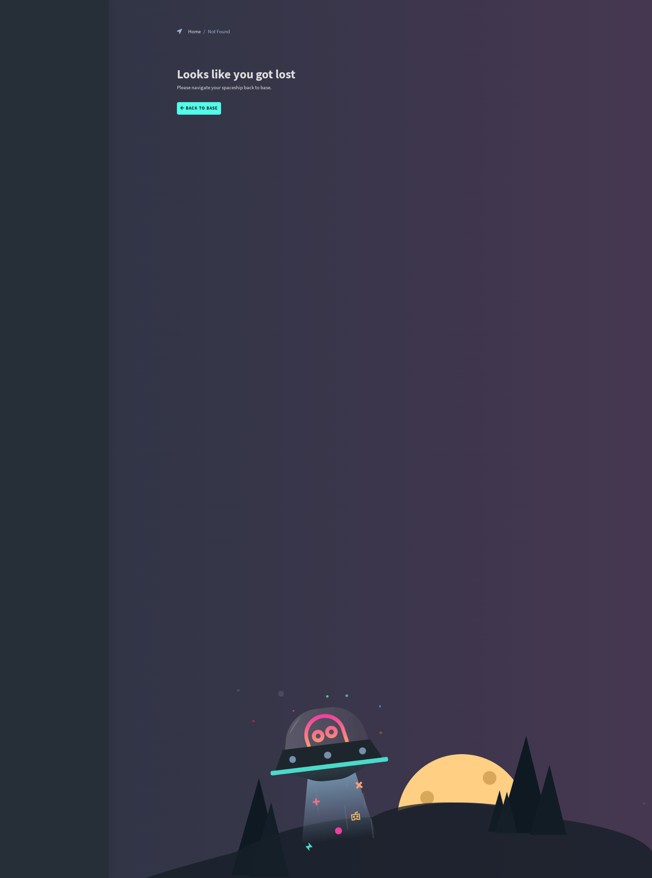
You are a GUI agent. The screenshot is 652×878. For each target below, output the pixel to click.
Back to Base (201, 108)
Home (194, 31)
